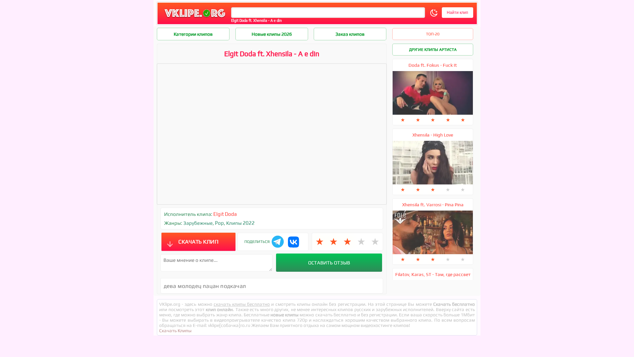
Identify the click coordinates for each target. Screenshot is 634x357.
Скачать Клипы (175, 330)
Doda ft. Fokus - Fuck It (432, 65)
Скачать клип (198, 241)
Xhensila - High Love (432, 135)
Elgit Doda (225, 214)
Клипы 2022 (240, 223)
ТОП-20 (433, 34)
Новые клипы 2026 (272, 34)
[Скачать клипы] (194, 17)
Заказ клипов (350, 34)
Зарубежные (198, 223)
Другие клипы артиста (433, 49)
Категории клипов (193, 34)
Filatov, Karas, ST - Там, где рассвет (433, 274)
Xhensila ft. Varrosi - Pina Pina (433, 204)
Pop (219, 223)
